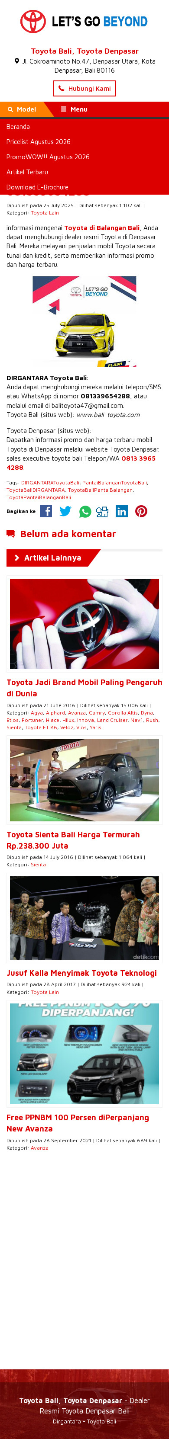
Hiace (52, 720)
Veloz (66, 727)
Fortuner (32, 720)
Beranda (18, 126)
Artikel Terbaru (27, 172)
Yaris (95, 727)
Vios (81, 727)
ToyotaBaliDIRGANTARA (35, 490)
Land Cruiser (112, 720)
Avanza (77, 712)
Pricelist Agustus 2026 (38, 141)
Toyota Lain (45, 212)
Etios (12, 720)
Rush (152, 720)
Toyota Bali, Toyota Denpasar (85, 50)
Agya (37, 712)
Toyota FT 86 (41, 727)
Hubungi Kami (89, 88)
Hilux (68, 720)
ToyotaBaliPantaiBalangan (100, 490)
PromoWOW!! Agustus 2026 (48, 156)
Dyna (147, 712)
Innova (85, 720)
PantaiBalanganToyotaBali (114, 482)
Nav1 (136, 720)
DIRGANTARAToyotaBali (50, 482)
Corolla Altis (123, 712)
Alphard (55, 712)
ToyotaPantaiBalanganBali (38, 497)
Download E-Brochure (37, 187)
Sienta (14, 727)
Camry (97, 712)
